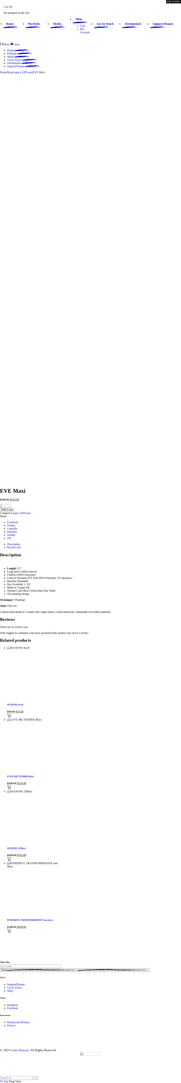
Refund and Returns (18, 1022)
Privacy (11, 1025)
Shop (10, 990)
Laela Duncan (19, 1050)
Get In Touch (14, 987)
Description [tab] (13, 544)
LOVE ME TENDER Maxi (20, 776)
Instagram (12, 1004)
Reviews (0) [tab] (14, 547)
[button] (9, 716)
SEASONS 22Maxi (16, 848)
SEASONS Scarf (15, 704)
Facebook (12, 1008)
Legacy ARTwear (21, 513)
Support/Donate (16, 984)
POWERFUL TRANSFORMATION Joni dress (30, 920)
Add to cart (7, 509)
